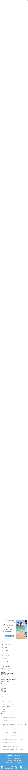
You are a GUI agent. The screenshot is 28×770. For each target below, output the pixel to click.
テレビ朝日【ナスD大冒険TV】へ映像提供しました (12, 749)
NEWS (3, 699)
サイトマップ (19, 762)
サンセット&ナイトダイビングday (9, 732)
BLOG (3, 696)
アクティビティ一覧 (6, 644)
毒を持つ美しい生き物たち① (8, 720)
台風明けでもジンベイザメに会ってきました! (11, 728)
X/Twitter (4, 687)
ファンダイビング (5, 655)
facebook (4, 688)
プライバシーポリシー (11, 760)
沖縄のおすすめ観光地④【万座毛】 (9, 717)
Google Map (4, 674)
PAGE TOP (25, 755)
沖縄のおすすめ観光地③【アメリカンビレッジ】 (12, 739)
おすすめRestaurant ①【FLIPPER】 (9, 735)
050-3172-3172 (6, 681)
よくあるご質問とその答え (7, 704)
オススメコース (5, 661)
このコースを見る (9, 636)
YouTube (4, 690)
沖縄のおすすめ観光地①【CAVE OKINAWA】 (11, 746)
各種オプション (5, 658)
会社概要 (4, 709)
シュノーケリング (5, 647)
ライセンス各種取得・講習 (7, 653)
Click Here (7, 683)
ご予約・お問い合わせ (6, 706)
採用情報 (4, 711)
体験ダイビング (5, 650)
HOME (3, 694)
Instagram (4, 689)
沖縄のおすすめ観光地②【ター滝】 (9, 742)
